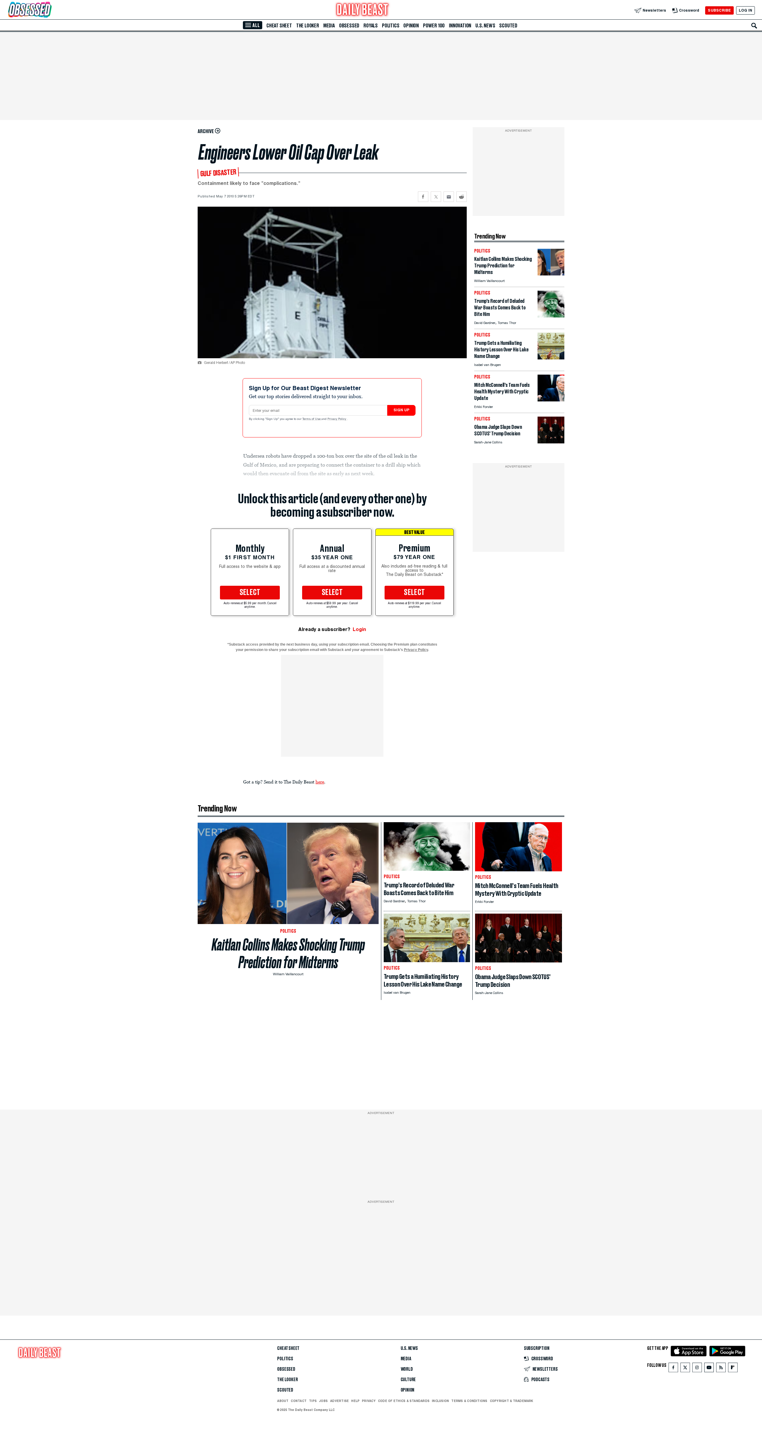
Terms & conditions (469, 1401)
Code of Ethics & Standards (404, 1401)
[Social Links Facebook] (673, 1369)
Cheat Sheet (279, 25)
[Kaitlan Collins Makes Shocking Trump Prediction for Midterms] (551, 273)
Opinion (411, 25)
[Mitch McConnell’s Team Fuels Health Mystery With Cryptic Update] (551, 399)
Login (359, 629)
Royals (370, 25)
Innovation (460, 25)
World (407, 1369)
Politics (390, 25)
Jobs (323, 1401)
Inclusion (440, 1401)
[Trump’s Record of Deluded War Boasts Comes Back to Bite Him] (551, 315)
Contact (299, 1401)
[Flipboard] (732, 1369)
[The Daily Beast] (362, 10)
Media (329, 25)
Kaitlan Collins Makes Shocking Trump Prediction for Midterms (288, 953)
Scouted (508, 25)
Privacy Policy (337, 419)
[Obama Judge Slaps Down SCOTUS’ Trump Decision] (551, 441)
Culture (408, 1379)
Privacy (369, 1401)
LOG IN (745, 10)
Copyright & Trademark (511, 1401)
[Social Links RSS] (721, 1369)
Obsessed (349, 25)
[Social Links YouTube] (709, 1369)
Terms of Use (311, 419)
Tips (313, 1401)
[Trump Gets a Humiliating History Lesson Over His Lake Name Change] (551, 357)
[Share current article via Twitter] (436, 196)
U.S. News (485, 25)
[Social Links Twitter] (685, 1369)
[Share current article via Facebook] (423, 196)
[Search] (754, 26)
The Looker (307, 25)
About (282, 1401)
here (320, 781)
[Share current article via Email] (449, 196)
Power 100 (434, 25)
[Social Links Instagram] (697, 1369)
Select (250, 592)
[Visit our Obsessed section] (48, 10)
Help (355, 1401)
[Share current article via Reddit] (461, 196)
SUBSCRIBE (719, 10)
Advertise (339, 1401)
